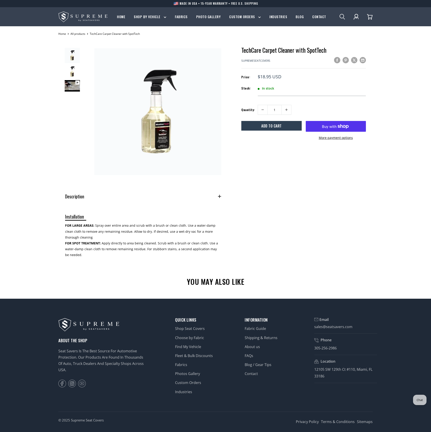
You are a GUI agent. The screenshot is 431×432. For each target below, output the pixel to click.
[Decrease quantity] (262, 109)
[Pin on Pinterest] (346, 60)
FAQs (249, 355)
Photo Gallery (208, 16)
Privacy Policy (307, 421)
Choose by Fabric (189, 337)
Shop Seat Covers (190, 328)
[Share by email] (363, 60)
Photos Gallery (187, 373)
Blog (300, 16)
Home (121, 16)
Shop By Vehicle (147, 16)
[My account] (356, 17)
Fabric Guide (255, 328)
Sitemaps (365, 421)
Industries (278, 16)
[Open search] (342, 17)
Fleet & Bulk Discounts (194, 355)
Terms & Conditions (338, 421)
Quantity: (248, 109)
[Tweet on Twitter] (354, 60)
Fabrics (181, 16)
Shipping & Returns (261, 337)
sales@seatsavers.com (333, 326)
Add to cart (271, 126)
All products (77, 34)
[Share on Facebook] (337, 60)
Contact (319, 16)
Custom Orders (242, 16)
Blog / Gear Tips (258, 364)
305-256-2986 (325, 348)
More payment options (336, 138)
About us (252, 346)
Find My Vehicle (188, 346)
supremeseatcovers (255, 61)
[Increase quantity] (286, 109)
